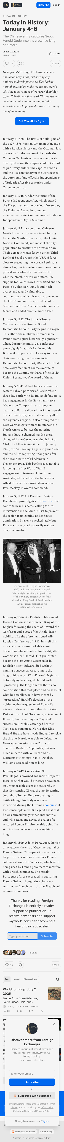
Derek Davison (11, 51)
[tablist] (21, 979)
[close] (54, 1024)
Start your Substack (25, 1131)
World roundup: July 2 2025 (19, 991)
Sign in (56, 5)
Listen (56, 53)
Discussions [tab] (30, 979)
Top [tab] (7, 979)
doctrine (47, 501)
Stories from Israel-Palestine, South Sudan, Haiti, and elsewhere (20, 1000)
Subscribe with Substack (34, 1095)
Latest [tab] (16, 979)
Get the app (46, 1131)
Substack (17, 1138)
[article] (32, 1000)
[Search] (57, 979)
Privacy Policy (43, 1111)
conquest (51, 805)
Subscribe (43, 5)
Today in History (15, 15)
